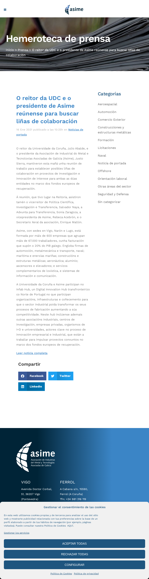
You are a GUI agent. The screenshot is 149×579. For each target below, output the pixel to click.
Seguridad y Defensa (113, 194)
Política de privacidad (86, 573)
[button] (32, 376)
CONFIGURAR (74, 564)
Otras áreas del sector (114, 186)
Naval (102, 155)
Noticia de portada (112, 163)
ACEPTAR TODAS (74, 543)
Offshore (104, 171)
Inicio (10, 50)
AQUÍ (70, 525)
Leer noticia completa (32, 353)
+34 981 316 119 (76, 499)
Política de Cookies (61, 573)
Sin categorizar (109, 202)
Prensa (23, 50)
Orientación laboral (112, 179)
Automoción (107, 112)
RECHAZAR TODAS (74, 554)
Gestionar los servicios (16, 533)
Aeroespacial (107, 104)
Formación (106, 140)
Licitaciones (107, 148)
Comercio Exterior (112, 119)
